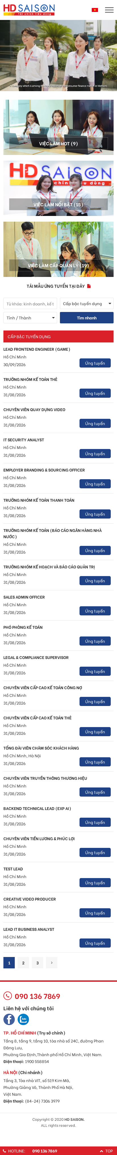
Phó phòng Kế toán (23, 627)
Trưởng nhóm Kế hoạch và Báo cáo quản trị (49, 567)
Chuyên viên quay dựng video (34, 409)
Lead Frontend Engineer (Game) (36, 349)
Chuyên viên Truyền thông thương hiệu (45, 778)
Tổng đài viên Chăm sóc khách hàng (41, 748)
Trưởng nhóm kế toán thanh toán (38, 500)
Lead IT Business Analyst (28, 929)
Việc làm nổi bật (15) (58, 204)
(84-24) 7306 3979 (42, 1101)
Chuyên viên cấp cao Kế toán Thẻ (37, 718)
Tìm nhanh (87, 318)
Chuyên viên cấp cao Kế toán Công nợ (42, 687)
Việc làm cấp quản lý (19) (58, 265)
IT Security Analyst (23, 439)
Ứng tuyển (95, 363)
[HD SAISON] (29, 9)
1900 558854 (37, 1061)
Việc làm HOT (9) (58, 143)
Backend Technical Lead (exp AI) (37, 808)
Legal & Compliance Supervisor (36, 657)
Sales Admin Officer (24, 597)
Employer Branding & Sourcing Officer (44, 470)
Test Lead (13, 869)
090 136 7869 (44, 1151)
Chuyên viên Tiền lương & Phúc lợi (39, 838)
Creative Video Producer (29, 899)
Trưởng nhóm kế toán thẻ (30, 379)
